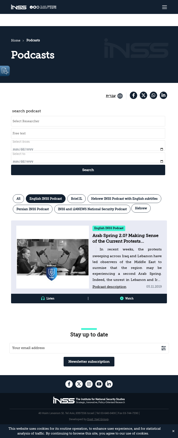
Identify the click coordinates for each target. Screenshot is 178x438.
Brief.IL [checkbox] (76, 198)
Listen (50, 298)
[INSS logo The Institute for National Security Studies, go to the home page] (89, 403)
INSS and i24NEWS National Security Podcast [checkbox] (92, 209)
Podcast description (109, 287)
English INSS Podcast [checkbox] (46, 198)
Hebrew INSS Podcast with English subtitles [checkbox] (124, 198)
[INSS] (18, 7)
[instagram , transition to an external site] (89, 384)
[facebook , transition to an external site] (133, 95)
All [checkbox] (18, 198)
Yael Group (101, 419)
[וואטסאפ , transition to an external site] (153, 95)
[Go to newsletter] (163, 348)
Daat (90, 419)
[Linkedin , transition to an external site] (163, 95)
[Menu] (154, 7)
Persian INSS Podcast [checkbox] (32, 209)
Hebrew (141, 208)
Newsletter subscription (89, 362)
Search (88, 170)
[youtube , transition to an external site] (99, 384)
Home (15, 40)
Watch (129, 298)
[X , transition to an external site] (143, 95)
